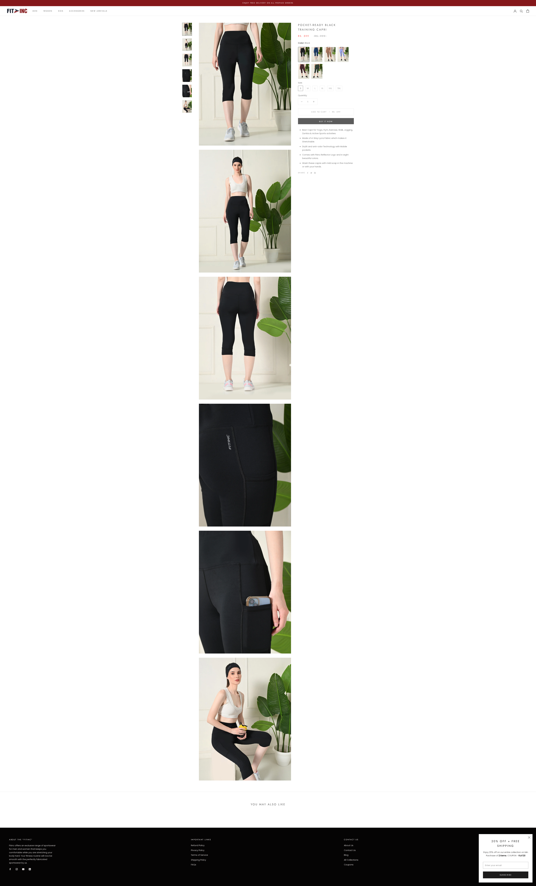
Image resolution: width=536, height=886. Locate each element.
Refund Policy (197, 845)
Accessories (77, 11)
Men (35, 11)
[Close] (529, 837)
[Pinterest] (315, 173)
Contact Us (350, 850)
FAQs (193, 864)
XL (322, 88)
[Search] (521, 10)
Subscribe (506, 875)
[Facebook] (307, 173)
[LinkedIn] (30, 869)
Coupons (348, 864)
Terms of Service (199, 854)
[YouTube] (23, 869)
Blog (346, 854)
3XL (339, 88)
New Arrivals (98, 11)
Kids (60, 11)
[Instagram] (17, 869)
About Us (348, 845)
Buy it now (326, 121)
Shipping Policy (198, 859)
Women (47, 11)
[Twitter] (311, 173)
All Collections (351, 859)
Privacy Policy (197, 850)
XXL (330, 88)
